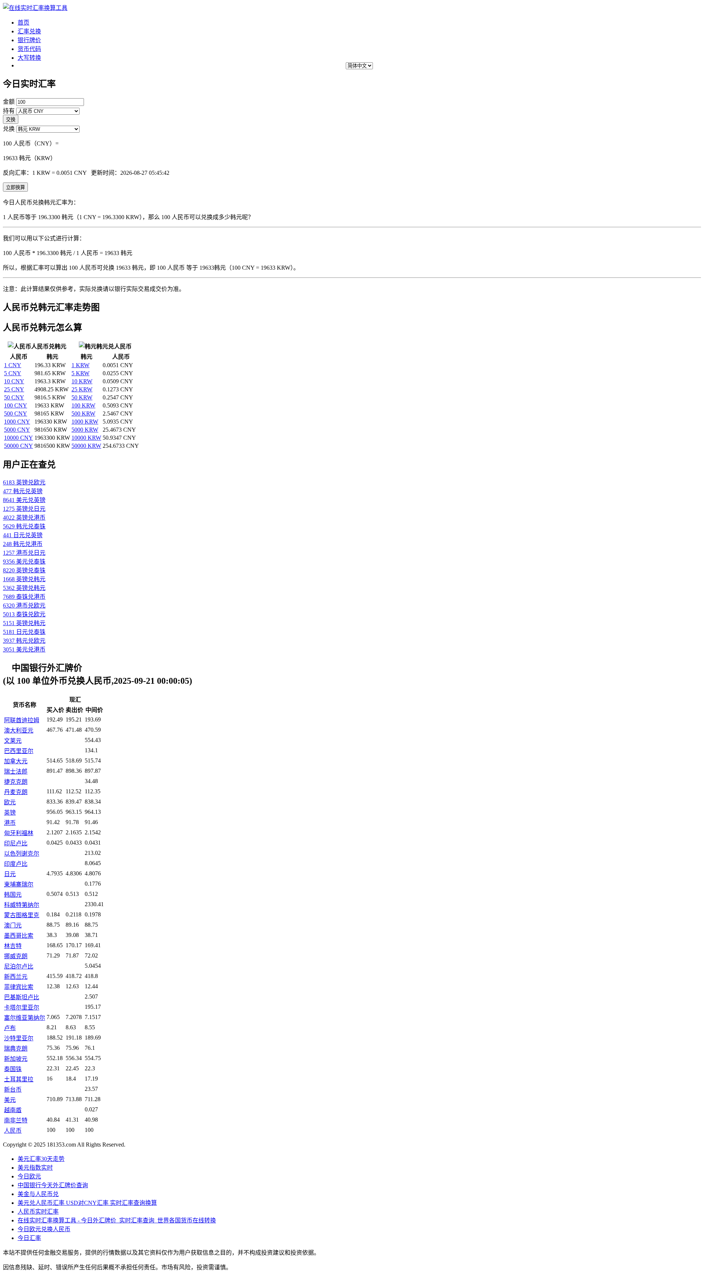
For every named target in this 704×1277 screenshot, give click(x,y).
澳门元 (13, 925)
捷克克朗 (15, 782)
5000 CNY (17, 430)
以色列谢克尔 (21, 853)
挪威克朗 (15, 956)
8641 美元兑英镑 (24, 500)
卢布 (10, 1028)
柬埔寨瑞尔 (18, 884)
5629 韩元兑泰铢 (24, 526)
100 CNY (15, 405)
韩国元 (13, 895)
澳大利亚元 (18, 730)
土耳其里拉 (18, 1079)
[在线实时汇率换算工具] (35, 8)
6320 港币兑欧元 (24, 605)
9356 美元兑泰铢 (24, 561)
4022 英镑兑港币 (24, 517)
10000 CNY (18, 438)
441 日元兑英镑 (23, 535)
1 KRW (80, 365)
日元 (10, 874)
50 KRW (82, 397)
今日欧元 (29, 1176)
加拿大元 (15, 761)
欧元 (10, 802)
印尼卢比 (15, 843)
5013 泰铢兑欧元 (24, 614)
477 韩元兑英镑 (23, 491)
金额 (9, 102)
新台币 (13, 1089)
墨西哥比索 (18, 936)
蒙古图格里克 (21, 915)
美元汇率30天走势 (41, 1159)
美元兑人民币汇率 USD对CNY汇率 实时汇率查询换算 (87, 1203)
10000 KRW (86, 438)
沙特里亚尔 (18, 1038)
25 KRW (82, 389)
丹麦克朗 (15, 792)
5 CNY (12, 373)
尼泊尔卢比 (18, 966)
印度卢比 (15, 864)
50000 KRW (86, 446)
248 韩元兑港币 (23, 544)
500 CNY (15, 413)
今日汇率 (29, 1238)
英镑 (10, 812)
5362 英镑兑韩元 (24, 588)
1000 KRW (85, 421)
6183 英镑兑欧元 (24, 482)
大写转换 (29, 58)
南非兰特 (15, 1120)
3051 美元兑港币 (24, 649)
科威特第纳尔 (21, 905)
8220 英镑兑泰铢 (24, 570)
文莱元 (13, 741)
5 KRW (80, 373)
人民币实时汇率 (38, 1211)
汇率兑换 (29, 31)
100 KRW (83, 405)
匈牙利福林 (18, 833)
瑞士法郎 (15, 771)
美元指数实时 (35, 1168)
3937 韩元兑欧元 (24, 641)
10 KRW (82, 381)
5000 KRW (85, 430)
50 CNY (14, 397)
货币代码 (29, 49)
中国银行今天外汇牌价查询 (53, 1185)
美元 (10, 1100)
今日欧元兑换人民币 (44, 1229)
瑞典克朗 (15, 1048)
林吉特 (13, 946)
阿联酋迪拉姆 (21, 720)
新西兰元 (15, 977)
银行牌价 (29, 40)
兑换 (9, 129)
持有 (9, 111)
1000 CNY (17, 421)
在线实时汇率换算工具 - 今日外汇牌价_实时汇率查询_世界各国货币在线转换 (117, 1220)
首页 (23, 22)
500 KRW (83, 413)
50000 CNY (18, 446)
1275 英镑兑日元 (24, 509)
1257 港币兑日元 (24, 553)
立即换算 (15, 187)
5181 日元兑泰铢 (24, 632)
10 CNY (14, 381)
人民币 (13, 1130)
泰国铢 (13, 1069)
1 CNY (12, 365)
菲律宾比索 (18, 987)
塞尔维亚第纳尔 (24, 1018)
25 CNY (14, 389)
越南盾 (13, 1110)
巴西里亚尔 (18, 751)
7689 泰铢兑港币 (24, 597)
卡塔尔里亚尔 (21, 1007)
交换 (10, 119)
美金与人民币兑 (38, 1194)
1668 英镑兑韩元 (24, 579)
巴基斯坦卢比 (21, 997)
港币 (10, 823)
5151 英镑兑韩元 (24, 623)
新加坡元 (15, 1059)
